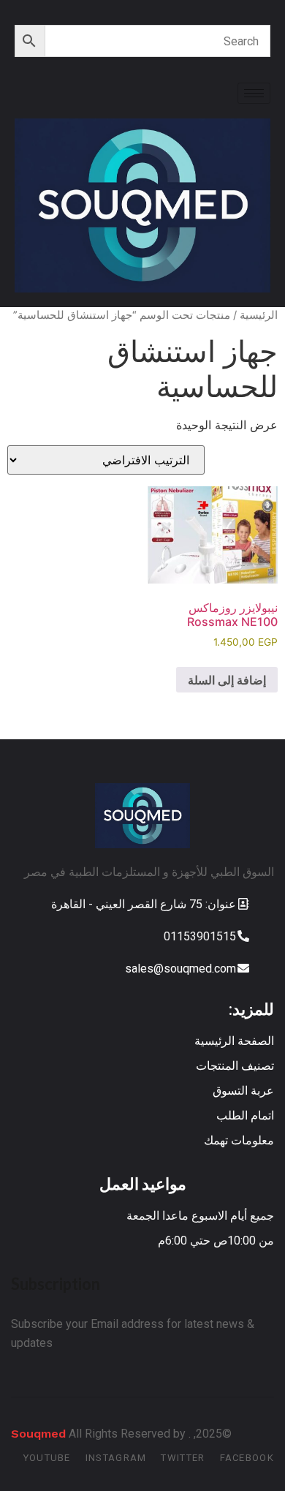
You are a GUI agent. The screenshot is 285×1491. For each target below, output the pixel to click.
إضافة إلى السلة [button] (227, 680)
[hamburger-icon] (254, 93)
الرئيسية (259, 315)
